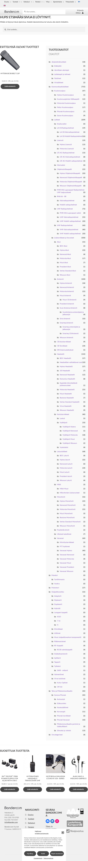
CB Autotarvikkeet (64, 342)
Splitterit (57, 658)
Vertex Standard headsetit (69, 402)
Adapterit (57, 596)
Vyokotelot (64, 447)
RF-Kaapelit (58, 645)
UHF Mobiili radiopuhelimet (70, 221)
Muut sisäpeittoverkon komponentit (67, 637)
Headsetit (60, 354)
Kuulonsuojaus (59, 91)
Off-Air (59, 687)
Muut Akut (64, 262)
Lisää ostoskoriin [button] (10, 86)
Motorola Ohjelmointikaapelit (71, 182)
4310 (59, 617)
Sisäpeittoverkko (58, 592)
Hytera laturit (65, 460)
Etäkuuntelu (61, 703)
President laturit (66, 476)
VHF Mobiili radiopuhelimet (70, 233)
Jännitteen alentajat (61, 70)
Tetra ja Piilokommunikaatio (62, 691)
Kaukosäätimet (62, 707)
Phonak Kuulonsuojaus (65, 111)
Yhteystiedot (70, 2)
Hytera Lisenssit (66, 144)
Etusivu (6, 2)
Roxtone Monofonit (67, 517)
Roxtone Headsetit (67, 398)
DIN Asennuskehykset (65, 350)
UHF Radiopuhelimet (65, 209)
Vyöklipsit (63, 422)
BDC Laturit (64, 455)
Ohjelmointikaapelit (64, 169)
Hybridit (57, 608)
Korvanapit (61, 712)
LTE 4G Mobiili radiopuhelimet (71, 161)
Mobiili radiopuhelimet (68, 205)
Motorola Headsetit (67, 389)
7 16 (58, 621)
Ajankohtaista (57, 2)
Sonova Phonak (60, 695)
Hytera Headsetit (66, 366)
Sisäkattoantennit (60, 654)
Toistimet (57, 78)
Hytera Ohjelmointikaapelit (70, 173)
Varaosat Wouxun (66, 571)
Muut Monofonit (66, 513)
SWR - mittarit (62, 670)
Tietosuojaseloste (48, 858)
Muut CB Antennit (69, 300)
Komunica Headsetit (67, 379)
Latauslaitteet (62, 451)
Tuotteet (15, 2)
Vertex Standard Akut (68, 271)
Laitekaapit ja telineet (62, 74)
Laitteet (57, 120)
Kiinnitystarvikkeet (67, 542)
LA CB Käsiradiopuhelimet (69, 132)
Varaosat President (67, 567)
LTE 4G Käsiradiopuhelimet (70, 157)
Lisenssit (60, 140)
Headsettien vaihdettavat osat (71, 362)
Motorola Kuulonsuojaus (66, 103)
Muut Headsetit (66, 394)
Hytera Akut (64, 250)
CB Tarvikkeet (62, 346)
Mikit (59, 484)
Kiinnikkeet (58, 629)
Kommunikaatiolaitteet (60, 87)
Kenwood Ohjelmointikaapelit (71, 177)
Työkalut (57, 666)
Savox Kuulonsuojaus (65, 115)
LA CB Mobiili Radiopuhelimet (71, 136)
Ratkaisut (27, 2)
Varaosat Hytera (66, 550)
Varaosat (60, 538)
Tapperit (57, 662)
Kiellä (43, 853)
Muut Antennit (65, 295)
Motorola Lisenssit (67, 149)
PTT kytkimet (65, 546)
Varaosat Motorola (67, 559)
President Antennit (67, 304)
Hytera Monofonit (67, 501)
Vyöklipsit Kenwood (70, 431)
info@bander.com (11, 822)
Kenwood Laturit (66, 464)
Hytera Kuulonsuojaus (65, 95)
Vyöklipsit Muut (69, 439)
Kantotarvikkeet (63, 414)
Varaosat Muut (65, 563)
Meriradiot (61, 165)
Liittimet (57, 633)
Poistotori (55, 588)
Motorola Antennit (67, 291)
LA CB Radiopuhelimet (65, 128)
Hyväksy (30, 853)
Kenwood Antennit (67, 287)
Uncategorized (57, 735)
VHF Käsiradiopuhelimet (69, 229)
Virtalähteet (58, 82)
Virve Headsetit (65, 406)
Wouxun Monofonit (67, 526)
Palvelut (37, 2)
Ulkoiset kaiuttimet (64, 534)
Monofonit (61, 497)
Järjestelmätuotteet (59, 62)
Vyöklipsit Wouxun (70, 443)
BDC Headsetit (65, 358)
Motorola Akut (65, 258)
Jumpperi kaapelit (61, 612)
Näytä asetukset (57, 853)
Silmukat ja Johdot (64, 730)
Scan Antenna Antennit (68, 308)
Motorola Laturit (66, 468)
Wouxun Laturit (66, 480)
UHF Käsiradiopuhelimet (69, 217)
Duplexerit (58, 604)
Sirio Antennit (65, 319)
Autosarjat (61, 699)
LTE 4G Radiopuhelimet (65, 153)
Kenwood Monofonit (68, 505)
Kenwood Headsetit (67, 375)
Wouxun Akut (65, 275)
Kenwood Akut (65, 254)
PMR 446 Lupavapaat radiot (70, 213)
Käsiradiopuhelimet (67, 200)
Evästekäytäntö (38, 858)
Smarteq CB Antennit (71, 333)
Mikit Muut (64, 489)
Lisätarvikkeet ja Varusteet (64, 238)
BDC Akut (63, 246)
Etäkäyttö (57, 66)
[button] (63, 833)
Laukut (62, 418)
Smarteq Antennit (66, 323)
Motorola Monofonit (67, 509)
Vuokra (57, 584)
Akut (59, 242)
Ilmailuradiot (61, 124)
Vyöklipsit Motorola (70, 435)
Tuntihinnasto (59, 579)
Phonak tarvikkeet (64, 716)
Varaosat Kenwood (67, 555)
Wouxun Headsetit (67, 410)
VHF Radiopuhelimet (65, 225)
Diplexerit (58, 600)
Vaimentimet (59, 674)
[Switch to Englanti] (4, 6)
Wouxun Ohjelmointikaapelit (70, 186)
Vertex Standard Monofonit (70, 522)
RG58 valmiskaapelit (64, 650)
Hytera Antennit (66, 283)
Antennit (60, 279)
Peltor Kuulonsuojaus (65, 107)
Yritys (48, 2)
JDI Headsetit (65, 371)
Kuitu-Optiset (62, 683)
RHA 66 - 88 (61, 196)
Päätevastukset (60, 641)
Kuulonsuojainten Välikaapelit (68, 99)
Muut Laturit (64, 472)
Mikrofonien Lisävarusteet (70, 493)
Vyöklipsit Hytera (69, 427)
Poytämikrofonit (63, 530)
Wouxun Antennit (66, 337)
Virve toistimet (59, 679)
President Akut (65, 267)
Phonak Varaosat (63, 720)
